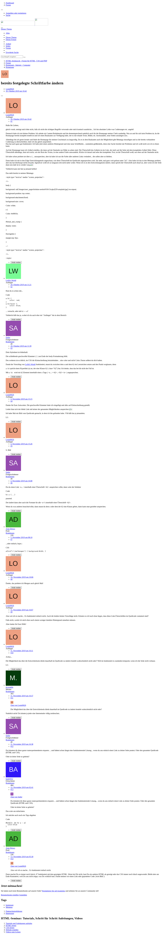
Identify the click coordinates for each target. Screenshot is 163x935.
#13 (12, 790)
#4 (11, 401)
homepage (9, 905)
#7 (11, 540)
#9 (11, 612)
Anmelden (23, 895)
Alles (8, 33)
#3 (11, 348)
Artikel (8, 44)
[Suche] (2, 27)
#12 (12, 746)
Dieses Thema (11, 37)
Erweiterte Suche (12, 52)
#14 (12, 859)
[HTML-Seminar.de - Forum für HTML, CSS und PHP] (24, 25)
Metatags (9, 907)
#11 (12, 698)
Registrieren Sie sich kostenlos (53, 891)
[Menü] (2, 9)
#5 (11, 446)
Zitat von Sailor (16, 797)
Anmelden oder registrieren (16, 13)
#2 (11, 287)
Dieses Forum (11, 40)
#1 (11, 121)
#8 (11, 579)
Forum (8, 48)
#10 (12, 653)
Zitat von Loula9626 (18, 705)
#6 (11, 483)
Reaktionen (10, 342)
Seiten (8, 46)
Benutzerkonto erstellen (10, 895)
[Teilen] (2, 95)
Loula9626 (10, 89)
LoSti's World (30, 364)
